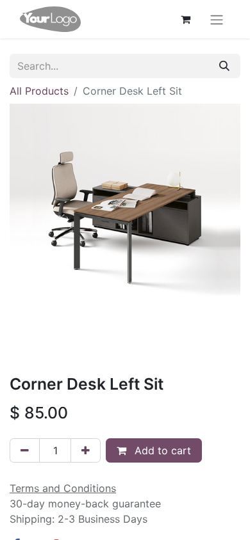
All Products (39, 90)
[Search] (224, 66)
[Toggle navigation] (216, 19)
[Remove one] (25, 450)
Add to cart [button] (161, 450)
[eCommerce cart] (185, 19)
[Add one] (86, 450)
